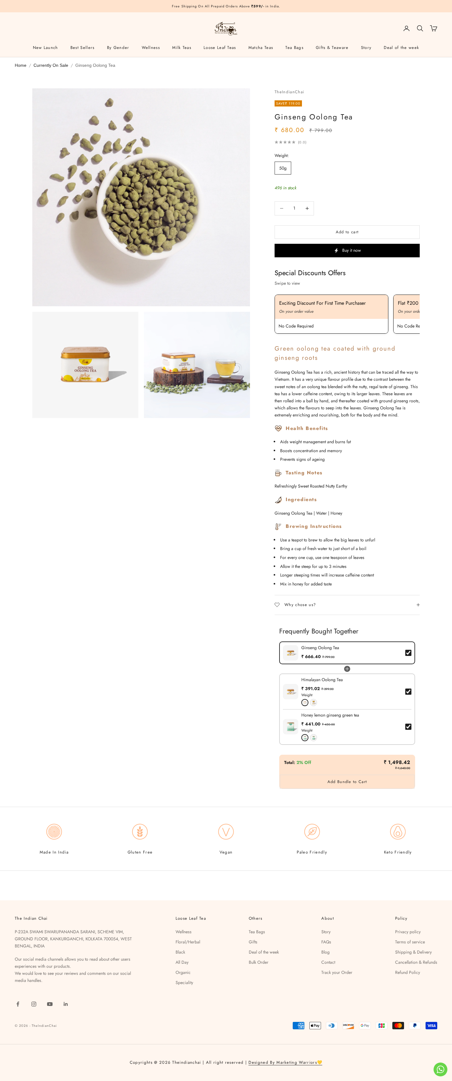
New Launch (45, 47)
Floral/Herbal (188, 942)
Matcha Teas (260, 47)
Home (20, 65)
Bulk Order (258, 962)
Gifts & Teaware (332, 47)
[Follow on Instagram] (34, 1004)
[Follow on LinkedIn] (66, 1004)
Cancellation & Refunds (416, 962)
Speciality (184, 982)
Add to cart (347, 232)
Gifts (253, 942)
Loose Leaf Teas (220, 47)
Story (366, 47)
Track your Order (336, 972)
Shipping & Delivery (413, 952)
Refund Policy (407, 972)
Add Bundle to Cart (347, 782)
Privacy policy (408, 932)
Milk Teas (181, 47)
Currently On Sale (51, 65)
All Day (182, 962)
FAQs (326, 942)
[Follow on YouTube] (50, 1004)
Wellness (151, 47)
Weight (306, 695)
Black (180, 952)
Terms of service (410, 942)
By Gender (118, 47)
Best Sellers (82, 47)
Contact (328, 962)
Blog (325, 952)
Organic (183, 972)
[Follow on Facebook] (18, 1004)
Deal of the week (401, 47)
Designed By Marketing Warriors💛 (285, 1062)
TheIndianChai (289, 92)
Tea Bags (294, 47)
